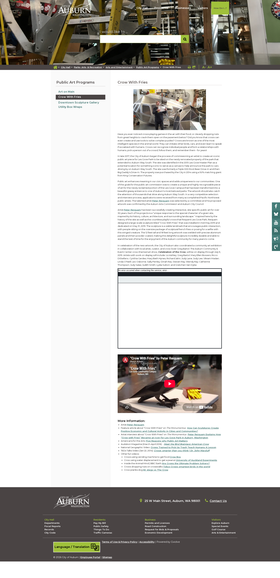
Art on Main (66, 91)
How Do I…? (220, 8)
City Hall (142, 8)
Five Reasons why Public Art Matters (167, 441)
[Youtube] (276, 223)
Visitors (202, 8)
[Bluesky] (276, 214)
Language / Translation (72, 547)
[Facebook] (276, 206)
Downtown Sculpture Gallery (78, 102)
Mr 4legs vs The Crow (155, 470)
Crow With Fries (69, 96)
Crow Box (175, 457)
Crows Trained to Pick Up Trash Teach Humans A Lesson (183, 447)
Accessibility (146, 541)
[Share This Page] (194, 67)
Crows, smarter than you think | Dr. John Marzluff (182, 450)
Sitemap (107, 557)
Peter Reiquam (132, 210)
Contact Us (218, 501)
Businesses (183, 8)
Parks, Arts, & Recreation (88, 67)
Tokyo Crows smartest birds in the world (186, 466)
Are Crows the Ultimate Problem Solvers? (186, 463)
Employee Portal (90, 557)
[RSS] (276, 231)
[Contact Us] (276, 247)
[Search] (185, 39)
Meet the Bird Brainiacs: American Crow (186, 444)
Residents (161, 8)
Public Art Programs (147, 67)
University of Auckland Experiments (196, 460)
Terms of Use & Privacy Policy (119, 541)
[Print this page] (189, 67)
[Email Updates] (276, 239)
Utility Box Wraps (70, 106)
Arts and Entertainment (119, 67)
